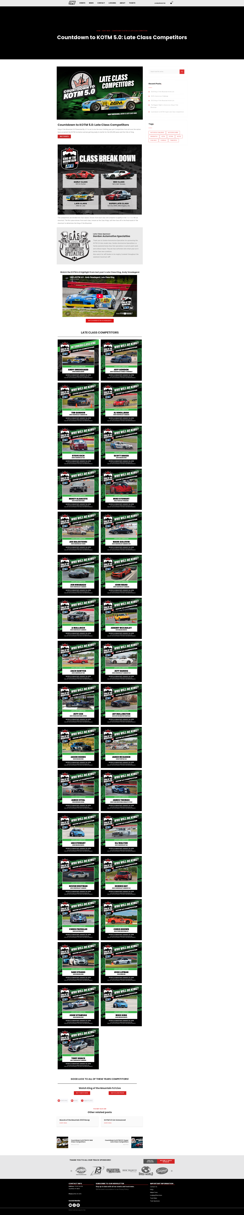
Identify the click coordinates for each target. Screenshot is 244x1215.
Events (82, 3)
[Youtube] (70, 1205)
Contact (101, 3)
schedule (163, 140)
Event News (106, 31)
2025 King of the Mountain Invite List (162, 100)
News (91, 3)
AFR (86, 129)
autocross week (173, 133)
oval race (153, 140)
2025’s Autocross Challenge (159, 96)
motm (75, 1101)
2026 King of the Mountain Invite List (162, 92)
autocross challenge (157, 133)
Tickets (132, 3)
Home (98, 31)
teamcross (173, 140)
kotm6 (171, 136)
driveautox (153, 136)
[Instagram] (74, 1205)
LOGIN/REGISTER (160, 3)
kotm (163, 136)
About (122, 3)
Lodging (112, 3)
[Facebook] (78, 1205)
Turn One (130, 217)
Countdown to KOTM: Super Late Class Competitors (167, 112)
